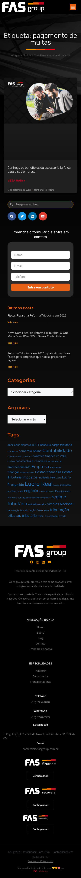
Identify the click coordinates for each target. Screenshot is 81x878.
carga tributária (62, 445)
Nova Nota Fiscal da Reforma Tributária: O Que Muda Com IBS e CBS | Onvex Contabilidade (38, 334)
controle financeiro (45, 456)
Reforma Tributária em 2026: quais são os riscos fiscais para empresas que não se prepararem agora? (39, 356)
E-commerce (39, 461)
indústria (44, 477)
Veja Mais (13, 322)
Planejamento (62, 491)
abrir (10, 444)
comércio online (30, 451)
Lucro (58, 478)
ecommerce (54, 461)
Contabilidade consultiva (19, 456)
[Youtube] (49, 562)
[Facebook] (31, 562)
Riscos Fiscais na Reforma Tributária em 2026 (37, 315)
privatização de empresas (38, 498)
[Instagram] (37, 562)
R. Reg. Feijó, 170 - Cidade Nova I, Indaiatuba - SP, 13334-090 (39, 735)
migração (65, 485)
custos (11, 461)
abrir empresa (22, 444)
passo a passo (46, 491)
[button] (73, 7)
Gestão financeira (48, 472)
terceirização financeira (34, 510)
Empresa (40, 466)
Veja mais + (16, 180)
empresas (55, 467)
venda (62, 516)
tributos (14, 515)
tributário (29, 515)
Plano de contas (16, 497)
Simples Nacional (60, 504)
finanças (13, 472)
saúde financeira (37, 504)
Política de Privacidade (40, 861)
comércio (13, 451)
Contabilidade (57, 450)
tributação (59, 509)
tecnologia (13, 510)
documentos (23, 461)
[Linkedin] (44, 562)
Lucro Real (39, 484)
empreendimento (19, 467)
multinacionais (15, 491)
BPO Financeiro (41, 444)
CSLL (63, 456)
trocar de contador (48, 516)
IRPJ (52, 477)
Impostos (30, 477)
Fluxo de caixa (27, 472)
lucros (56, 485)
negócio (31, 490)
